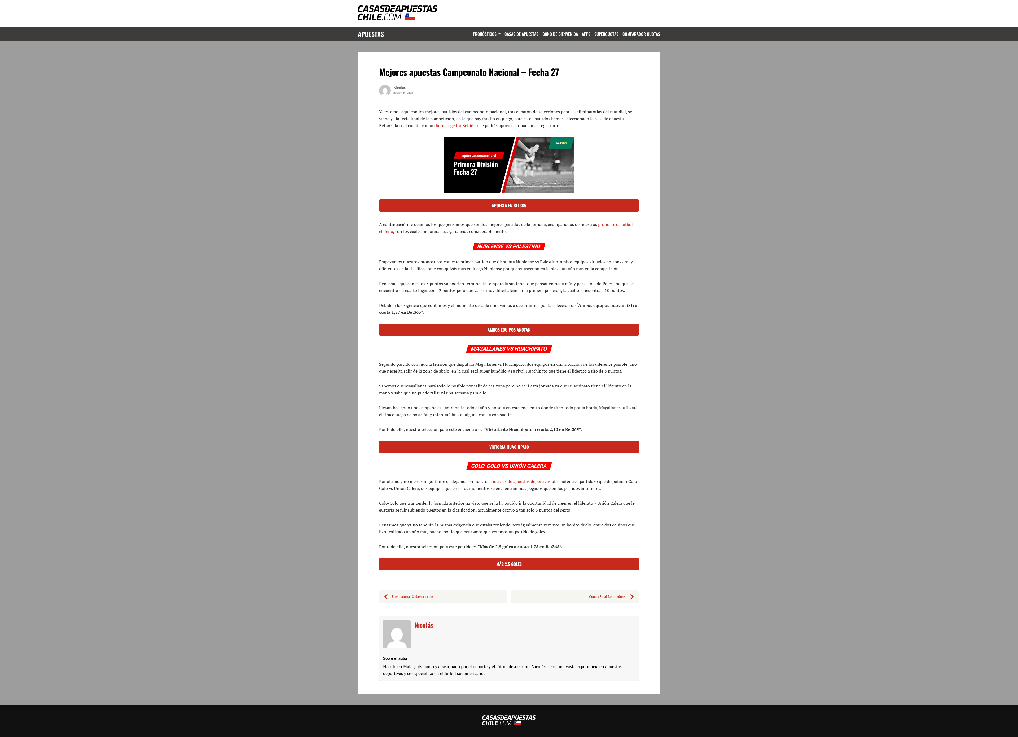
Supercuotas (606, 34)
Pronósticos (485, 34)
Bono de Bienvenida (560, 34)
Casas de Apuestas (521, 34)
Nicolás (424, 625)
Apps (586, 34)
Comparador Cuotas (641, 34)
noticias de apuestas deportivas (521, 481)
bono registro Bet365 (456, 125)
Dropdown (499, 34)
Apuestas (371, 34)
